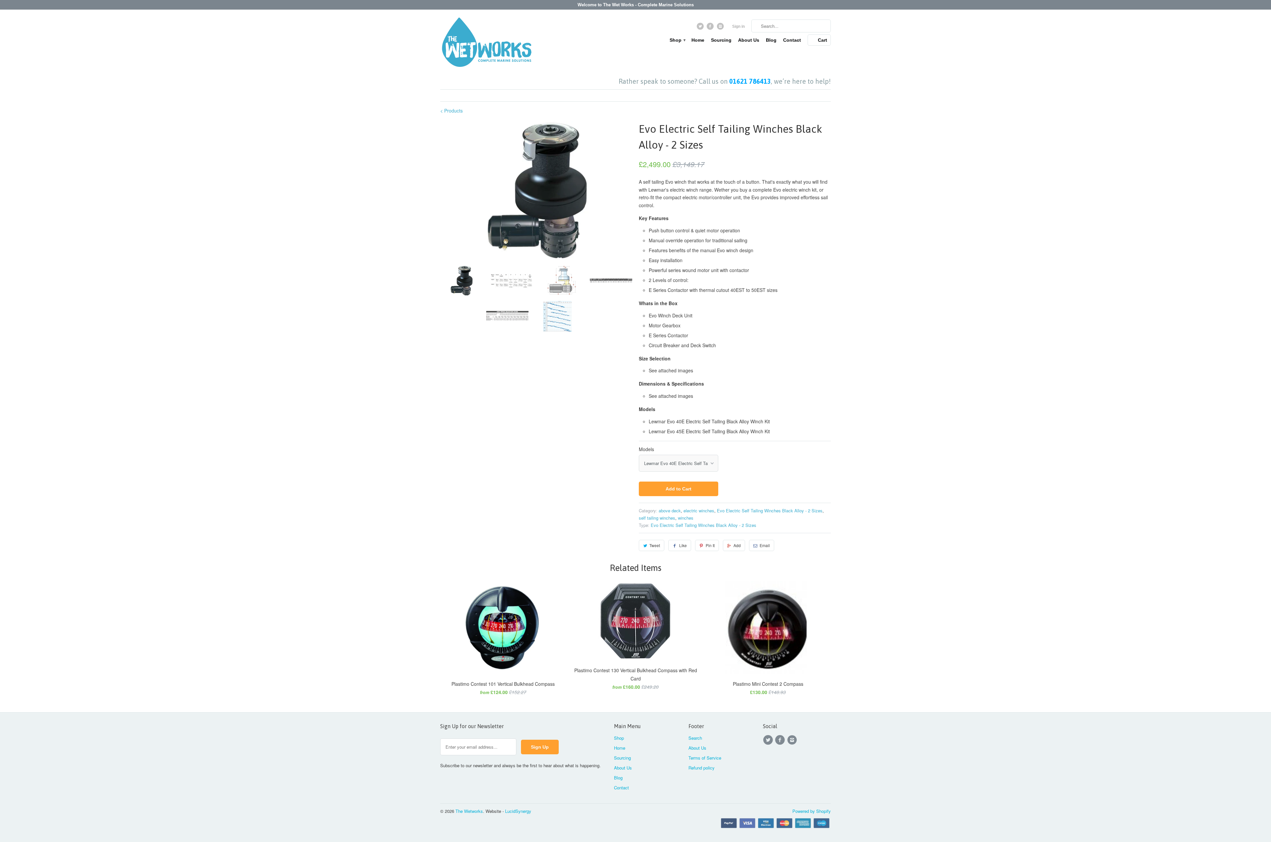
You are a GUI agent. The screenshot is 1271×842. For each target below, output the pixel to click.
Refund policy (701, 768)
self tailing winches (657, 518)
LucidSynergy (518, 811)
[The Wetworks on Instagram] (721, 28)
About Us (748, 40)
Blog (771, 40)
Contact (792, 40)
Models (646, 449)
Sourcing (721, 40)
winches (685, 518)
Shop (677, 40)
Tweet (654, 545)
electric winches (698, 510)
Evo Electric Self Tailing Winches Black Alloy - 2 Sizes (770, 510)
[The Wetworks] (486, 44)
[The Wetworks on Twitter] (700, 28)
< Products (451, 110)
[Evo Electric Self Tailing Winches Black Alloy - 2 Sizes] (536, 190)
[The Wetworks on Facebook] (711, 28)
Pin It (710, 545)
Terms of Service (704, 758)
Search (695, 738)
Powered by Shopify (811, 811)
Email (765, 545)
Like (683, 545)
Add (737, 545)
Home (697, 40)
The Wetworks (469, 811)
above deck (670, 510)
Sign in (738, 26)
